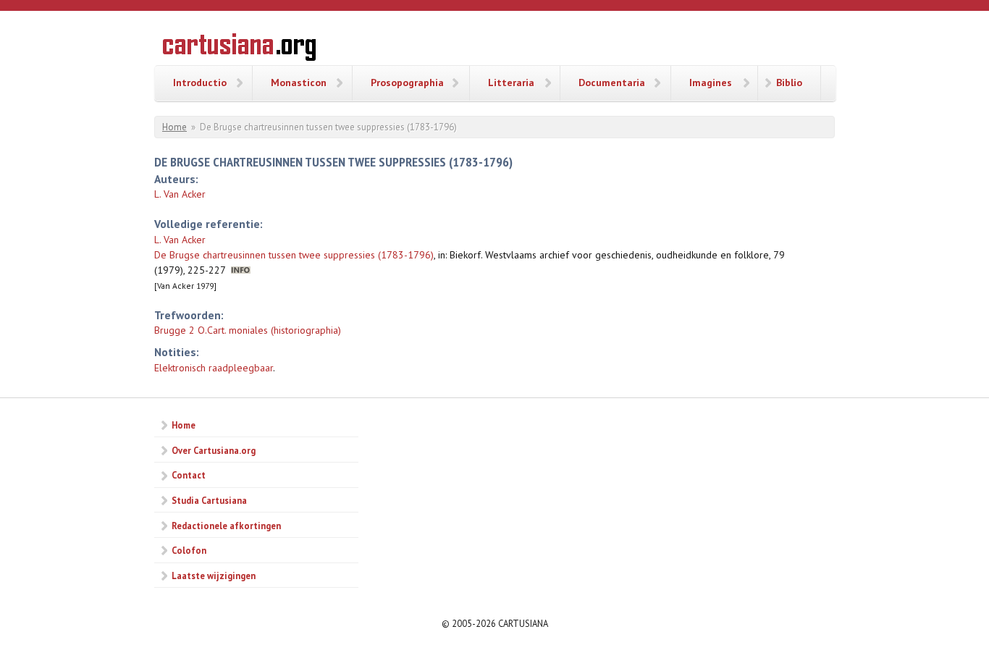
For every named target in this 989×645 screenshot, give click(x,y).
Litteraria (511, 82)
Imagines (710, 82)
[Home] (239, 49)
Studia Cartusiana (209, 500)
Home (174, 127)
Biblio (789, 82)
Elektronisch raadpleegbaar (213, 367)
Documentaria (611, 82)
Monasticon (299, 82)
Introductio (200, 82)
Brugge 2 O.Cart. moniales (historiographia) (247, 330)
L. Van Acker (180, 194)
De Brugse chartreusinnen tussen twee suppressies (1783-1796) (294, 254)
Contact (189, 475)
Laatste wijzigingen (214, 575)
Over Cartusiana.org (214, 450)
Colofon (189, 550)
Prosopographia (407, 82)
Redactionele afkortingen (226, 525)
